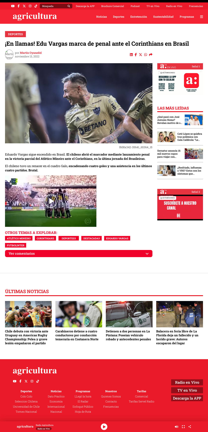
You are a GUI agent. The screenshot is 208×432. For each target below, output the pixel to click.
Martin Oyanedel (31, 53)
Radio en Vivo (174, 6)
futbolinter (15, 245)
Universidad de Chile (26, 406)
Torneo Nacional (26, 411)
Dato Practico (56, 396)
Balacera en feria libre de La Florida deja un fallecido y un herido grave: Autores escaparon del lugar (177, 337)
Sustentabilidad (163, 16)
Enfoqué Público (83, 406)
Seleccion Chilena (26, 401)
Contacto (111, 401)
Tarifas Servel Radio (141, 401)
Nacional (56, 411)
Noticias (101, 16)
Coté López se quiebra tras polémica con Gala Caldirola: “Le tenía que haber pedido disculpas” (189, 136)
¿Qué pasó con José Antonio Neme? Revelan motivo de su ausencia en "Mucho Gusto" (169, 119)
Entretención (138, 16)
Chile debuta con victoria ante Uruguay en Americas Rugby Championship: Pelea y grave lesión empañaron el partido (26, 337)
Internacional (56, 406)
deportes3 (69, 238)
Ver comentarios (22, 253)
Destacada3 (91, 238)
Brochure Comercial (112, 6)
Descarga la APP (85, 6)
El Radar (83, 401)
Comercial (141, 396)
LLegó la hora (83, 396)
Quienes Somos (111, 396)
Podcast (135, 6)
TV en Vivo (152, 6)
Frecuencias (196, 6)
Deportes (118, 16)
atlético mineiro (19, 238)
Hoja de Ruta (83, 411)
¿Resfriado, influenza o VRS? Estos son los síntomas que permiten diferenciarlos (189, 170)
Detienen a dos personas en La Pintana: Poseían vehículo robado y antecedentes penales (128, 335)
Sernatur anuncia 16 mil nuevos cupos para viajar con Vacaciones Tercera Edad (168, 153)
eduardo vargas (117, 238)
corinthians (45, 238)
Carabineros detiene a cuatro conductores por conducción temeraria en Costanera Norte (77, 335)
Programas (187, 16)
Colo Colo (26, 396)
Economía (56, 401)
